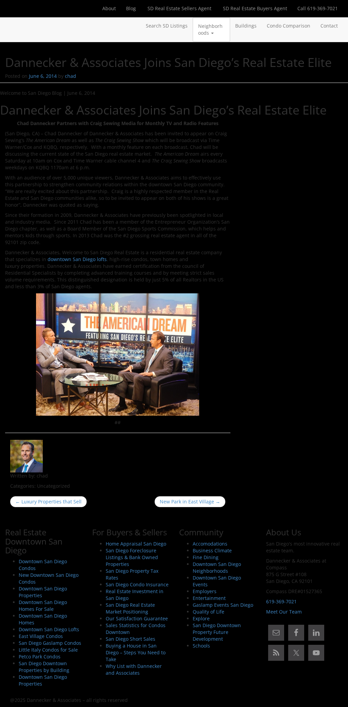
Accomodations (210, 543)
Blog (131, 8)
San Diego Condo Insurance (137, 584)
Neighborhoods (210, 29)
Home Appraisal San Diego (136, 543)
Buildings (246, 25)
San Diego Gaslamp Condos (50, 643)
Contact (329, 25)
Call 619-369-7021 (317, 8)
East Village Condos (41, 636)
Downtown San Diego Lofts (49, 629)
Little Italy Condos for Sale (48, 649)
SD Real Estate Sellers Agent (178, 8)
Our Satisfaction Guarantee (137, 618)
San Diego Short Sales (130, 639)
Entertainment (209, 598)
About (109, 8)
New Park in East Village (190, 501)
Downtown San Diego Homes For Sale (43, 605)
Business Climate (212, 550)
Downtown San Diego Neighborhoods (217, 567)
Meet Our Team (284, 611)
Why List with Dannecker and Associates (134, 669)
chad (70, 76)
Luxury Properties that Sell (48, 501)
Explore (201, 618)
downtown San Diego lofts (77, 259)
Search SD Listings (167, 25)
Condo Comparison (288, 25)
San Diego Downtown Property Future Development (217, 632)
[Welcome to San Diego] (10, 25)
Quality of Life (208, 611)
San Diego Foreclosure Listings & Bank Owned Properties (132, 557)
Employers (204, 591)
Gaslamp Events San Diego (223, 605)
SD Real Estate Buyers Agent (254, 8)
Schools (201, 645)
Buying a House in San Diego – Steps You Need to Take (136, 652)
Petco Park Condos (39, 656)
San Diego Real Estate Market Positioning (130, 608)
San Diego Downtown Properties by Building (44, 666)
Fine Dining (206, 557)
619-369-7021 (281, 601)
